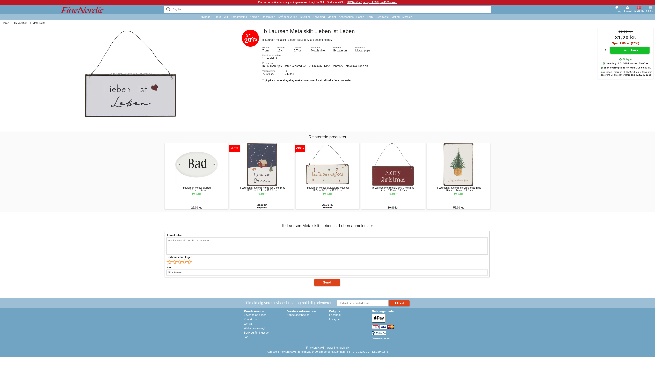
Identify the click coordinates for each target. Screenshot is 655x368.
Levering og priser (255, 314)
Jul (226, 17)
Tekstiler (305, 17)
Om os (248, 323)
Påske (360, 17)
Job (246, 337)
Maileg (395, 17)
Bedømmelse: (179, 257)
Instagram (335, 319)
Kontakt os (250, 319)
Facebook (335, 314)
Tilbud (218, 17)
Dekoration (268, 17)
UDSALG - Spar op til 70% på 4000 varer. (372, 2)
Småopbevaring (287, 17)
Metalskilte (318, 50)
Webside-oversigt (254, 328)
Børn (370, 17)
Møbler (332, 17)
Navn (169, 267)
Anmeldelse (174, 235)
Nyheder (206, 17)
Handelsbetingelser (298, 314)
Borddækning (239, 17)
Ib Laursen (340, 50)
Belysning (319, 17)
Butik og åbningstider (257, 332)
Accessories (346, 17)
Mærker (407, 17)
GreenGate (382, 17)
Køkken (254, 17)
